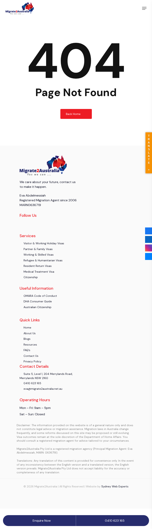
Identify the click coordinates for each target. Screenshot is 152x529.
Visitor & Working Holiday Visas (43, 243)
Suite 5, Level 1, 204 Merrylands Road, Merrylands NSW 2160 (46, 376)
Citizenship (30, 277)
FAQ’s (26, 350)
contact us (67, 182)
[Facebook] (148, 230)
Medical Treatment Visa (38, 271)
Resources (30, 344)
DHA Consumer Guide (37, 301)
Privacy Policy (32, 361)
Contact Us (30, 356)
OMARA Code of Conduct (40, 296)
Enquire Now (42, 520)
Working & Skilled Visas (38, 254)
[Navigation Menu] (144, 8)
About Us (29, 333)
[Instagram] (148, 247)
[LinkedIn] (148, 239)
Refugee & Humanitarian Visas (43, 260)
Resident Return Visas (37, 266)
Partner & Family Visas (38, 249)
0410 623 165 (32, 383)
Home (27, 327)
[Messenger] (148, 256)
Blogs (26, 339)
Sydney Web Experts (114, 486)
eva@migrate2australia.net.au (42, 389)
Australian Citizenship (37, 307)
